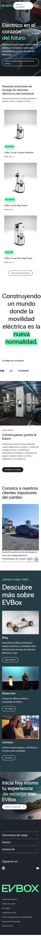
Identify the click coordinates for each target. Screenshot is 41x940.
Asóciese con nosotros (13, 470)
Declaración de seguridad (11, 921)
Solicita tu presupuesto (20, 6)
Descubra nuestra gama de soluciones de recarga (19, 62)
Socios (6, 842)
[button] (36, 559)
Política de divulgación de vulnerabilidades (17, 917)
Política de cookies (8, 904)
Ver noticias (9, 709)
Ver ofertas (9, 758)
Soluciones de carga (14, 835)
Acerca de (8, 849)
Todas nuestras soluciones (20, 273)
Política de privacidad (9, 899)
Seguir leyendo (10, 660)
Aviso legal (5, 908)
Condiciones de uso (9, 912)
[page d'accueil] (7, 6)
